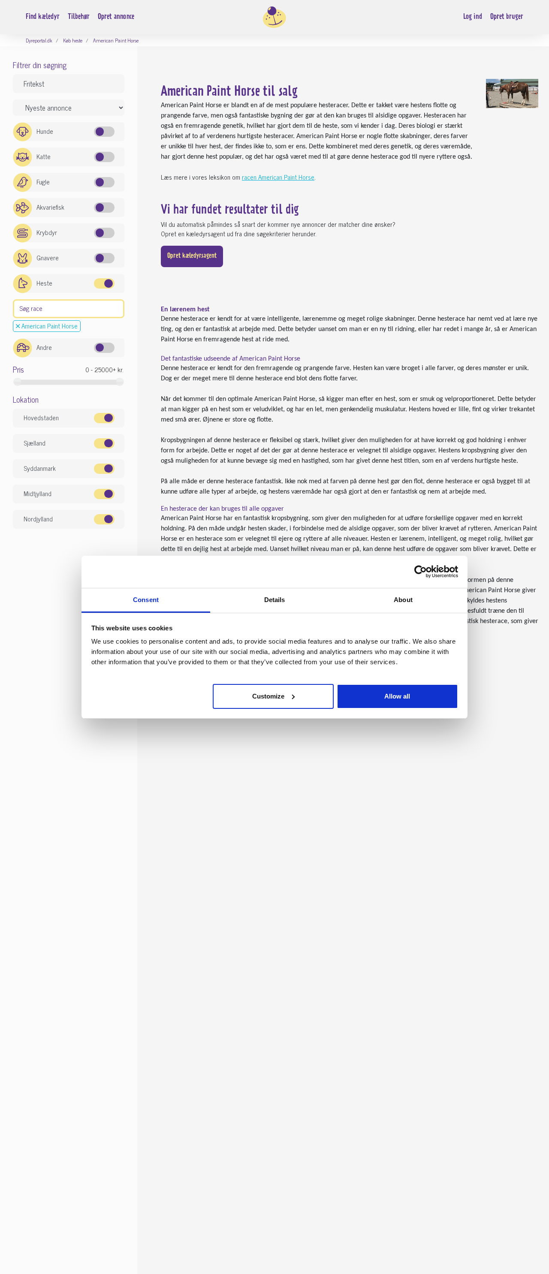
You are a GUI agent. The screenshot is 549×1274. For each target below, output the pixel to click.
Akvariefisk (50, 207)
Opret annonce (116, 17)
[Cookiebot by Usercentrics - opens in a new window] (420, 571)
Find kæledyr (43, 17)
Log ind (472, 17)
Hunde (44, 131)
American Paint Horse (49, 325)
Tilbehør (79, 17)
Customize (268, 695)
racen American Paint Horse (278, 177)
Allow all (397, 695)
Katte (43, 156)
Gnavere (47, 257)
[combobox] (68, 308)
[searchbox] (18, 308)
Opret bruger (506, 17)
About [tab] (403, 599)
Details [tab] (274, 599)
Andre (44, 347)
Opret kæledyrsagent (192, 256)
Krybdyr (46, 232)
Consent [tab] (146, 599)
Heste (44, 282)
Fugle (43, 181)
